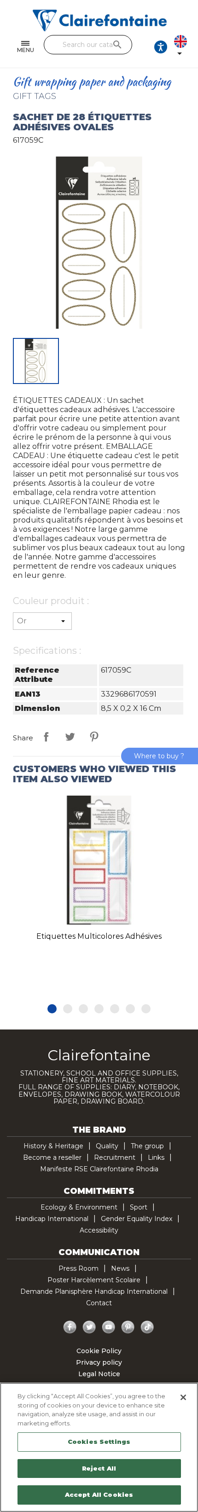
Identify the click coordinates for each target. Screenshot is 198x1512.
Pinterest (94, 736)
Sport (138, 1207)
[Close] (183, 1397)
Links (156, 1157)
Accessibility (99, 1230)
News (120, 1268)
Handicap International (51, 1219)
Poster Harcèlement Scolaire (93, 1280)
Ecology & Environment (79, 1207)
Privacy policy (99, 1362)
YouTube (108, 1327)
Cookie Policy (99, 1351)
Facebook (70, 1327)
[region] (99, 1447)
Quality (107, 1146)
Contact (99, 1303)
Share (46, 736)
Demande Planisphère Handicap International (94, 1291)
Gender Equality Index (136, 1219)
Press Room (78, 1268)
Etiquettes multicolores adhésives (99, 936)
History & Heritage (53, 1146)
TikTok (147, 1327)
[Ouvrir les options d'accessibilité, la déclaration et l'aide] (160, 47)
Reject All (99, 1468)
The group (147, 1146)
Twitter (89, 1327)
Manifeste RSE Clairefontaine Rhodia (99, 1169)
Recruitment (114, 1157)
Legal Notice (99, 1374)
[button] (52, 1009)
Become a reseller (52, 1157)
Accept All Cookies (99, 1494)
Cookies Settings (99, 1441)
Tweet (70, 736)
